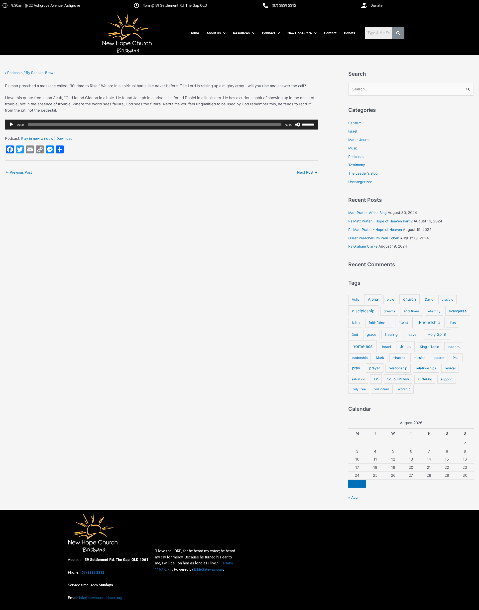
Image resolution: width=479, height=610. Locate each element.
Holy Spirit (437, 334)
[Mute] (297, 124)
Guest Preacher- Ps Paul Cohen (373, 238)
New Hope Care (299, 33)
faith (356, 322)
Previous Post (18, 172)
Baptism (354, 123)
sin (376, 379)
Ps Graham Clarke (362, 246)
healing (391, 334)
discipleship (363, 310)
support (447, 379)
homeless (362, 346)
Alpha (373, 299)
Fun (453, 323)
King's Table (429, 347)
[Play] (11, 124)
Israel (352, 131)
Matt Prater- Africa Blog (367, 212)
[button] (216, 33)
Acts (355, 299)
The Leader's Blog (363, 173)
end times (412, 311)
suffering (425, 379)
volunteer (381, 389)
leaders (454, 347)
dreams (389, 311)
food (403, 322)
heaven (412, 334)
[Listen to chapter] (169, 569)
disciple (447, 299)
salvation (358, 379)
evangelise (458, 311)
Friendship (429, 322)
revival (450, 368)
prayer (374, 368)
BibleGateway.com (208, 569)
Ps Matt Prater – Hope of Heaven (375, 229)
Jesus (405, 346)
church (409, 299)
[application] (161, 125)
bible (390, 299)
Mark (380, 358)
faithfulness (379, 323)
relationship (398, 368)
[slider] (309, 124)
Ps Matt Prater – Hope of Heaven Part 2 (380, 221)
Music (353, 148)
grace (371, 334)
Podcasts (14, 72)
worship (404, 389)
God (355, 335)
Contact (330, 33)
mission (420, 358)
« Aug (353, 497)
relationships (426, 368)
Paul (456, 358)
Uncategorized (360, 182)
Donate (350, 33)
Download (64, 138)
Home (194, 33)
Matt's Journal (359, 139)
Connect (268, 33)
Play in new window (37, 138)
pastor (439, 358)
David (429, 299)
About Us (214, 33)
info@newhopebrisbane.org (100, 598)
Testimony (356, 165)
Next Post (307, 172)
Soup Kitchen (398, 379)
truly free (359, 389)
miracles (398, 358)
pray (356, 368)
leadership (360, 358)
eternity (434, 311)
